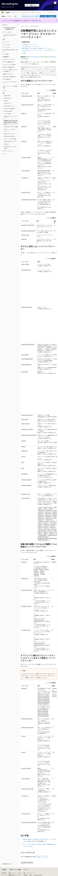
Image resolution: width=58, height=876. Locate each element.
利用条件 (26, 875)
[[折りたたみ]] (17, 25)
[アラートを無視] (55, 3)
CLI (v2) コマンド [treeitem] (8, 103)
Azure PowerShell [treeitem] (8, 111)
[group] (39, 400)
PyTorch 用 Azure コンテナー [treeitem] (10, 141)
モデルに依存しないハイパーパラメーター (31, 46)
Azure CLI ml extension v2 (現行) (36, 57)
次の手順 (24, 53)
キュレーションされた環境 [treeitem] (10, 139)
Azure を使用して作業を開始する (48, 16)
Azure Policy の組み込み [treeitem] (9, 136)
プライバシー (30, 873)
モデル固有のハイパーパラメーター (30, 44)
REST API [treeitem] (6, 100)
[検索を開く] (49, 12)
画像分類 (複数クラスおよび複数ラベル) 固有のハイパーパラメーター (37, 48)
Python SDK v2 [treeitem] (7, 98)
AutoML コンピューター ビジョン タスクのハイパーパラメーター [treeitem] (10, 122)
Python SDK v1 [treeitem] (7, 95)
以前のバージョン (12, 873)
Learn (22, 26)
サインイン (53, 12)
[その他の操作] (55, 26)
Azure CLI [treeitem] (6, 144)
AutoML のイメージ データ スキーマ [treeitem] (10, 117)
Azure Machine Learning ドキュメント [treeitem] (10, 35)
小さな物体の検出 (43, 181)
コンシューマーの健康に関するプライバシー (11, 875)
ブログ (19, 873)
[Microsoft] (3, 12)
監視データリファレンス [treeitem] (9, 133)
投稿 (24, 873)
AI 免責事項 (3, 873)
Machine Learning (34, 26)
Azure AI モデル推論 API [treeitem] (9, 108)
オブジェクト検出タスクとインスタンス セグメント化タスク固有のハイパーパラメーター (39, 50)
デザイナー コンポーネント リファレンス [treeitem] (10, 130)
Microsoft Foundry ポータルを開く (30, 16)
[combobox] (10, 28)
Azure (26, 26)
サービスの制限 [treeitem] (7, 113)
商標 (30, 875)
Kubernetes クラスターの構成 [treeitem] (11, 126)
